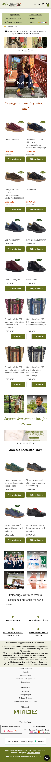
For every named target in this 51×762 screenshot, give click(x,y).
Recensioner (25, 682)
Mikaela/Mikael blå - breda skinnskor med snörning (14, 528)
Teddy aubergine (12, 139)
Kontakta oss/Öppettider (25, 679)
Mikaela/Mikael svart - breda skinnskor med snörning (35, 528)
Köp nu (17, 337)
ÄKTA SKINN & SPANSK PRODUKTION (13, 634)
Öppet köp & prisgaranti (15, 22)
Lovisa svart (31, 280)
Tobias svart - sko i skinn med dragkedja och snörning (35, 483)
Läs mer (9, 605)
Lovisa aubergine (12, 280)
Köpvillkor (25, 691)
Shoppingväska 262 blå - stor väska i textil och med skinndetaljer (36, 322)
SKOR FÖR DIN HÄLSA (38, 620)
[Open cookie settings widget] (47, 758)
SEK (11, 26)
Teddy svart (31, 190)
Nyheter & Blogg (25, 698)
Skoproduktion (25, 675)
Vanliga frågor (25, 695)
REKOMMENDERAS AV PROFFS (38, 634)
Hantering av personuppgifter (25, 701)
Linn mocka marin (12, 240)
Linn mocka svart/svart (36, 240)
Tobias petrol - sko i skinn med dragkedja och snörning (14, 483)
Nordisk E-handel (33, 753)
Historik (25, 672)
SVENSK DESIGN (13, 620)
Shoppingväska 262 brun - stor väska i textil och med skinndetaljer (15, 370)
